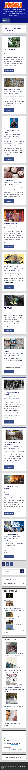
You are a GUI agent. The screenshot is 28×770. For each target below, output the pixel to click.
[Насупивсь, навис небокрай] (9, 616)
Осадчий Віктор (18, 226)
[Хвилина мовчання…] (9, 598)
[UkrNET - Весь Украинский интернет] (14, 743)
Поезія (5, 54)
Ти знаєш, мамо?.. (11, 534)
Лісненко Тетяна (18, 52)
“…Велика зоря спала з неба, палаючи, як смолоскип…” (14, 670)
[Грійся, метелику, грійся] (9, 630)
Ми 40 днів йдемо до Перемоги (12, 443)
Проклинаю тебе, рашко (11, 488)
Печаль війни (9, 308)
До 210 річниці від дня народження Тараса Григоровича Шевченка (14, 687)
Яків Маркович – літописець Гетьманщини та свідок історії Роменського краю (14, 608)
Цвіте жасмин (10, 50)
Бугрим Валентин (19, 268)
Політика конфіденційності (12, 757)
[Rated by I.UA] (7, 738)
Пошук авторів (10, 580)
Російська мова (11, 224)
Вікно (6, 351)
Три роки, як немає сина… (12, 131)
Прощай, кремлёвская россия (13, 393)
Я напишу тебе (18, 624)
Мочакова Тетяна (19, 446)
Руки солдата (9, 180)
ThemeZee (22, 766)
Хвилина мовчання (12, 89)
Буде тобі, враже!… (11, 266)
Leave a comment (15, 54)
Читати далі (8, 70)
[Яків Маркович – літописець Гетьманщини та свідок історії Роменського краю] (9, 606)
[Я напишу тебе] (9, 624)
